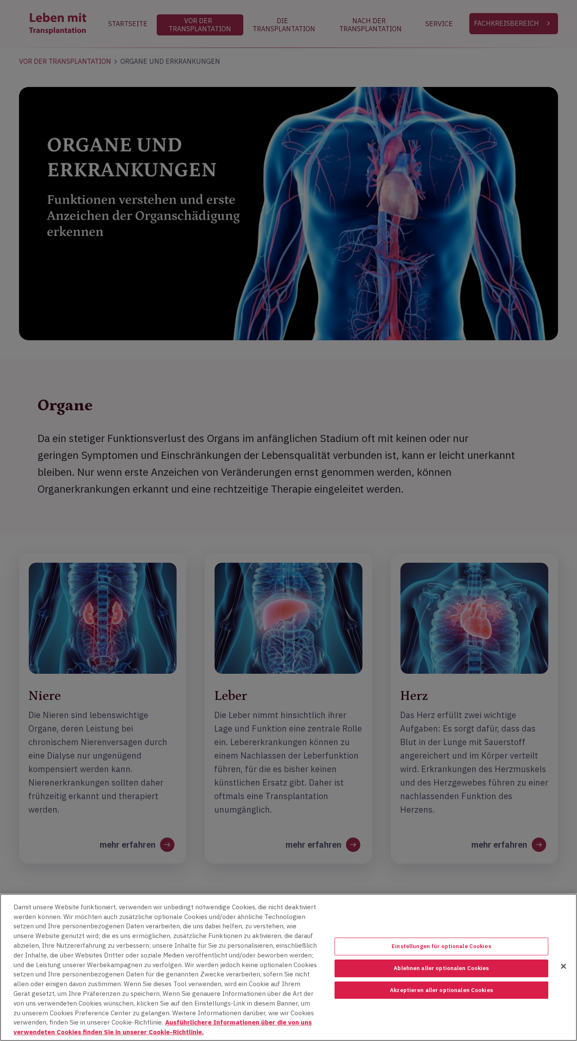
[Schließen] (563, 966)
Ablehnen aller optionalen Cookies (441, 968)
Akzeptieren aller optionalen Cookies (441, 990)
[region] (288, 967)
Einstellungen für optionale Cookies (441, 946)
